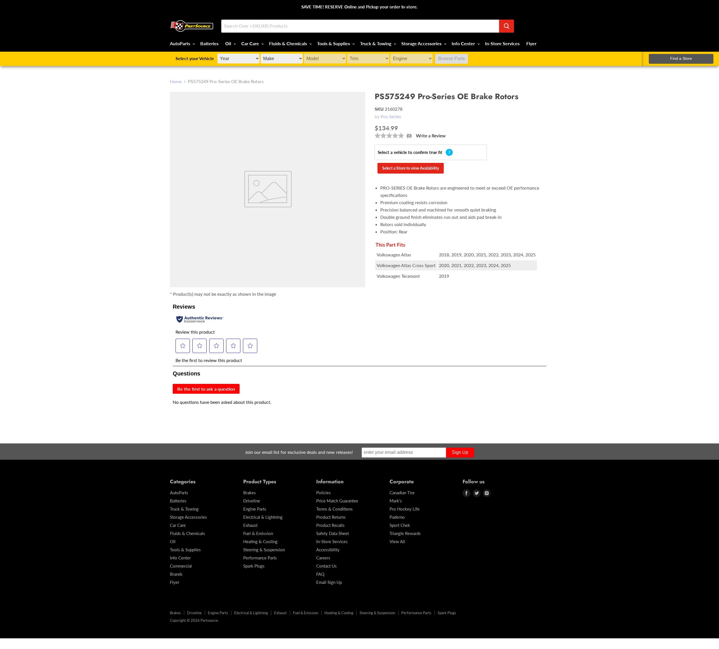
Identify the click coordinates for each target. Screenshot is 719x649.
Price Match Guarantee (337, 500)
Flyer (531, 43)
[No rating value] (391, 135)
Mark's (396, 500)
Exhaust (250, 525)
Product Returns (331, 517)
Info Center (464, 43)
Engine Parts (254, 508)
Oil (228, 43)
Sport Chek (400, 525)
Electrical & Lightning (263, 517)
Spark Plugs (254, 565)
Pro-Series (391, 116)
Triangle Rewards (405, 533)
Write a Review (431, 135)
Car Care (250, 43)
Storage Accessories (422, 43)
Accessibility (328, 549)
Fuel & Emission (258, 533)
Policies (323, 492)
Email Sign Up (329, 582)
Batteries (209, 43)
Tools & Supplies (334, 43)
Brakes (249, 492)
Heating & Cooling (260, 541)
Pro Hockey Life (405, 508)
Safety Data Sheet (332, 533)
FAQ (320, 574)
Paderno (397, 517)
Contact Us (326, 565)
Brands (176, 574)
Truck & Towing (376, 43)
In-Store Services (502, 43)
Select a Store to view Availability (410, 168)
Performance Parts (260, 557)
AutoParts (180, 43)
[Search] (506, 26)
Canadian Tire (402, 492)
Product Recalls (330, 525)
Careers (323, 557)
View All (397, 541)
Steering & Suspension (264, 549)
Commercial (181, 565)
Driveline (251, 500)
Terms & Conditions (334, 508)
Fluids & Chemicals (288, 43)
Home (176, 81)
